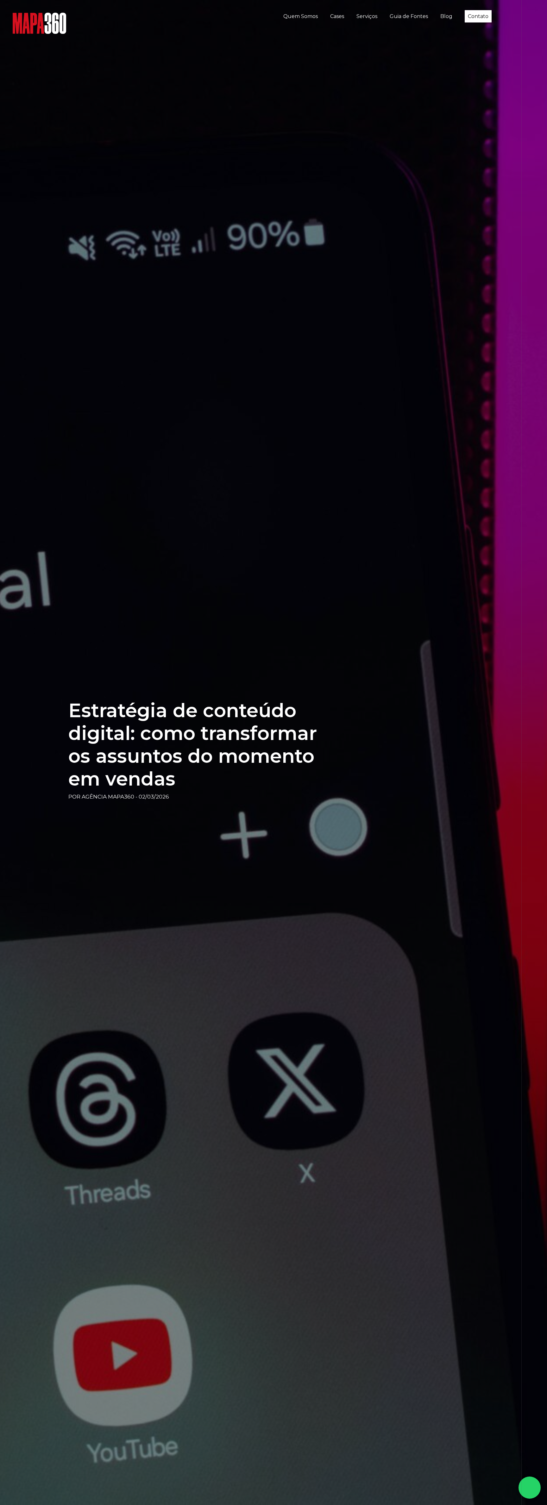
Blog (446, 16)
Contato (478, 16)
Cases (337, 16)
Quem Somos (300, 16)
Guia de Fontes (409, 16)
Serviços (366, 16)
